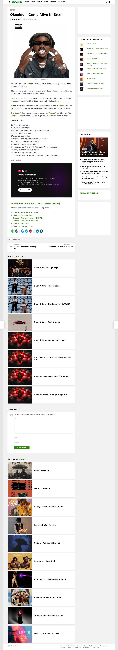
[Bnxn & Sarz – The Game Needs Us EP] (20, 304)
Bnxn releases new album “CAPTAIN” (51, 376)
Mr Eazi (91, 646)
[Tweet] (26, 231)
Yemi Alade (63, 647)
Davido (67, 646)
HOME (27, 2)
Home (61, 646)
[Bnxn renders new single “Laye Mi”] (20, 395)
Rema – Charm (91, 43)
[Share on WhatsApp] (12, 231)
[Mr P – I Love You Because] (20, 634)
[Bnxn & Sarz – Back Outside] (20, 322)
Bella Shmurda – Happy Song (47, 597)
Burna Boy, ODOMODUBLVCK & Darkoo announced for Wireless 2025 (95, 172)
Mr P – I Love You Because (46, 634)
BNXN (10, 239)
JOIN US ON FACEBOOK (89, 193)
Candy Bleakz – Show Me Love (48, 507)
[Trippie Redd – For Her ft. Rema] (20, 615)
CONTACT (61, 2)
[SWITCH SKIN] (109, 1)
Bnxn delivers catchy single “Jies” (50, 340)
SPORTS (53, 2)
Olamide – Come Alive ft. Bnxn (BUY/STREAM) (35, 203)
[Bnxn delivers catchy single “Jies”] (20, 340)
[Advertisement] (93, 20)
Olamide (17, 239)
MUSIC (39, 2)
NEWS (33, 2)
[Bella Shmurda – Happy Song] (20, 597)
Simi (96, 646)
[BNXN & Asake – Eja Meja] (20, 267)
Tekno (85, 646)
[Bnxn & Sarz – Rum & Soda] (20, 286)
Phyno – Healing (41, 470)
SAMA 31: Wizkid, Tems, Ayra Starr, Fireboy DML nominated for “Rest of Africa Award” (93, 161)
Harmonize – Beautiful (44, 561)
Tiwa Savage (103, 646)
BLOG (46, 2)
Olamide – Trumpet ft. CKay (23, 215)
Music (22, 459)
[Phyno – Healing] (20, 470)
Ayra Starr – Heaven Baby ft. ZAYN (50, 579)
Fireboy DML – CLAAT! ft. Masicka (97, 53)
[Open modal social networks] (41, 231)
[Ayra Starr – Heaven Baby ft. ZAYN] (20, 579)
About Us (70, 647)
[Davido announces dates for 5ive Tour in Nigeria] (94, 147)
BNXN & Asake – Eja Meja (46, 268)
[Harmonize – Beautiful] (20, 561)
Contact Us (78, 647)
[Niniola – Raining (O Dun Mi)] (20, 543)
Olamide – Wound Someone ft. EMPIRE (27, 218)
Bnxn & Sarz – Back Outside (47, 322)
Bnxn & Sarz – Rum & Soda (46, 286)
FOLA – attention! (42, 489)
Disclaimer (86, 647)
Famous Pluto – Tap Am (45, 525)
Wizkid (73, 646)
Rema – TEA (91, 78)
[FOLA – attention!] (20, 488)
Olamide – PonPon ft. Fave (23, 226)
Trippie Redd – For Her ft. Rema (48, 615)
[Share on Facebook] (16, 231)
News (84, 149)
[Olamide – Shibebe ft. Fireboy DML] (2, 325)
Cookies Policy (95, 647)
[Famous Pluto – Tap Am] (20, 525)
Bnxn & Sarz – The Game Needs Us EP (52, 304)
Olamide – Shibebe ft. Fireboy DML (26, 212)
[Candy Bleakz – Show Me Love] (20, 507)
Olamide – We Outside (21, 223)
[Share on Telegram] (37, 231)
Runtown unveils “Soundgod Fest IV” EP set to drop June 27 (94, 183)
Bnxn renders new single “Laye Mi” (50, 395)
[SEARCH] (107, 2)
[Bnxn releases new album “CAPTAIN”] (20, 376)
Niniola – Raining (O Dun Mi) (47, 543)
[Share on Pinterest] (30, 231)
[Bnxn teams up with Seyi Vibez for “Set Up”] (20, 358)
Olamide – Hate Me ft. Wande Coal (25, 221)
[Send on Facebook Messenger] (22, 231)
